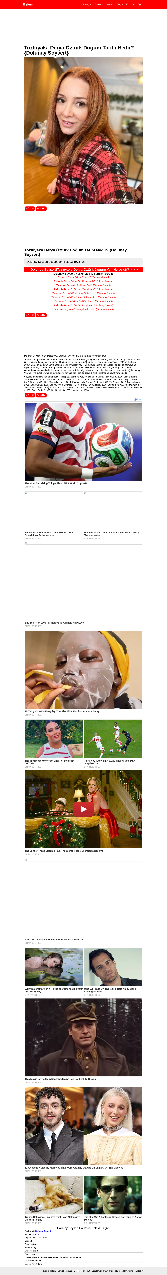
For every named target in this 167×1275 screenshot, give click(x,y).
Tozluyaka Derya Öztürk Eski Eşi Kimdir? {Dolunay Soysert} (84, 301)
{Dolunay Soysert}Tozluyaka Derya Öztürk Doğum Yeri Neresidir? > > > (83, 269)
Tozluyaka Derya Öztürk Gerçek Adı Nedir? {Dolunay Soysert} (83, 309)
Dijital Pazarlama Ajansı (102, 1271)
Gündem (99, 4)
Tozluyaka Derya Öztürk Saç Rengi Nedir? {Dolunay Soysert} (83, 305)
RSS (88, 1271)
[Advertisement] (83, 27)
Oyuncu (35, 1234)
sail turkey (139, 1271)
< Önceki (30, 209)
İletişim (53, 1271)
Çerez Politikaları (64, 1271)
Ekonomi (130, 4)
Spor (140, 4)
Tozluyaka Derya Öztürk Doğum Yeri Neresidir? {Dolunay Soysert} (83, 297)
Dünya (120, 4)
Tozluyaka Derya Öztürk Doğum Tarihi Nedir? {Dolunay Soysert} (83, 293)
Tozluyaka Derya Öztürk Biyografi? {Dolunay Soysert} (84, 277)
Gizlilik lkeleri (79, 1271)
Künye (46, 1271)
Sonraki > (41, 209)
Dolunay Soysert (43, 1231)
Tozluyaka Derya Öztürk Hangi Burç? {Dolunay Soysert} (83, 285)
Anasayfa (87, 4)
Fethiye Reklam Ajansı (123, 1271)
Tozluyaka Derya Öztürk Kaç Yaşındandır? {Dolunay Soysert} (83, 289)
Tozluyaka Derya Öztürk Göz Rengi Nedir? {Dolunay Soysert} (83, 281)
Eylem (28, 4)
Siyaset (109, 4)
